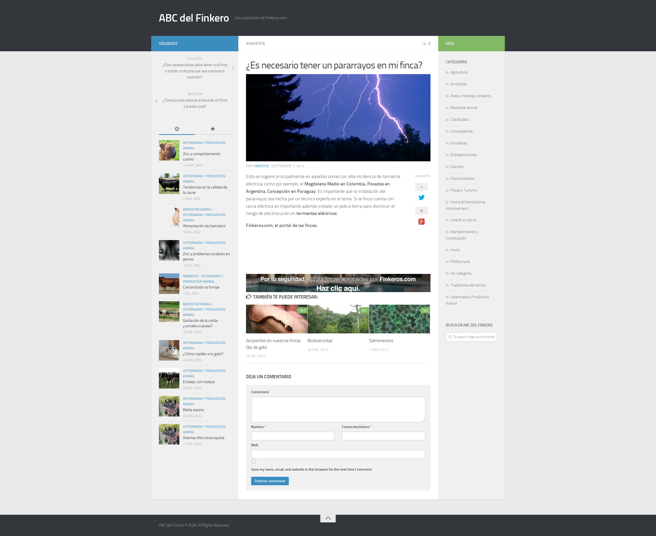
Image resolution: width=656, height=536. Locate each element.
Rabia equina (193, 410)
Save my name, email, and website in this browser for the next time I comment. (311, 469)
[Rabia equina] (169, 406)
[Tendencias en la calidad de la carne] (169, 183)
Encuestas (458, 143)
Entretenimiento (463, 155)
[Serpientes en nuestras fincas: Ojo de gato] (276, 319)
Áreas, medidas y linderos (470, 96)
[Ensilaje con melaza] (169, 378)
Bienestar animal (197, 209)
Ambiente (255, 43)
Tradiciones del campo (468, 285)
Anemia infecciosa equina (203, 437)
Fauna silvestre (462, 178)
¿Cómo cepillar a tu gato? (203, 354)
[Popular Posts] (213, 129)
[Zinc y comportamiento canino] (169, 150)
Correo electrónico (357, 427)
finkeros (261, 166)
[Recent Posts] (177, 129)
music (455, 249)
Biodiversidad (320, 340)
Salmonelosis (381, 340)
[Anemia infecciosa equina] (169, 434)
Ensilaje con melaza (199, 382)
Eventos (457, 166)
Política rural (460, 261)
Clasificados (459, 119)
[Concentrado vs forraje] (169, 283)
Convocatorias (461, 131)
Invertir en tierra (463, 220)
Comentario (260, 392)
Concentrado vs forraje (201, 287)
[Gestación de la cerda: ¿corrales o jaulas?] (169, 311)
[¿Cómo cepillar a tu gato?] (169, 350)
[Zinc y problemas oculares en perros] (169, 250)
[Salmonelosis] (399, 319)
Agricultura (459, 72)
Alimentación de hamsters (204, 226)
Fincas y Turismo (463, 190)
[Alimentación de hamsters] (169, 217)
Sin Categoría (460, 273)
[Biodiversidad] (338, 319)
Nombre (258, 427)
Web (254, 445)
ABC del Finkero (194, 18)
